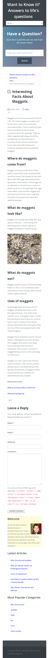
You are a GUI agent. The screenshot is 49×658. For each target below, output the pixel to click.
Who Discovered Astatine (21, 560)
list (12, 620)
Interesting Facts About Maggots (22, 96)
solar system (16, 631)
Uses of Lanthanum (19, 574)
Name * (10, 423)
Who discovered (17, 604)
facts (11, 81)
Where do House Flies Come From (21, 387)
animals (14, 610)
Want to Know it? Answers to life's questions (23, 10)
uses (13, 625)
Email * (10, 432)
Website (11, 442)
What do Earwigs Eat (15, 393)
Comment (11, 451)
